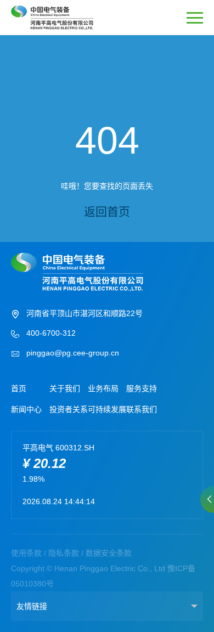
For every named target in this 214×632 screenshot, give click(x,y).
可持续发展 (107, 409)
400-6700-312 (51, 333)
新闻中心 (26, 409)
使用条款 (26, 553)
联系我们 (141, 409)
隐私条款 (63, 553)
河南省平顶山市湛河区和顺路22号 (84, 313)
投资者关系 (68, 409)
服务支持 (141, 388)
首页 (18, 388)
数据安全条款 (109, 553)
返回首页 (107, 211)
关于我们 (64, 388)
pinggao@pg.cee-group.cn (72, 352)
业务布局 (103, 388)
